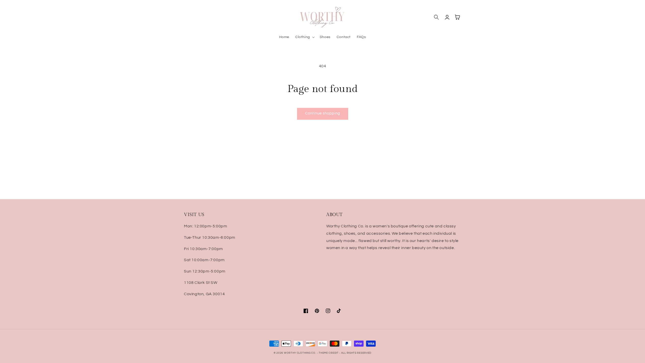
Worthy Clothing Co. (300, 353)
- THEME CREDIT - (329, 353)
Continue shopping (322, 113)
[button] (304, 37)
